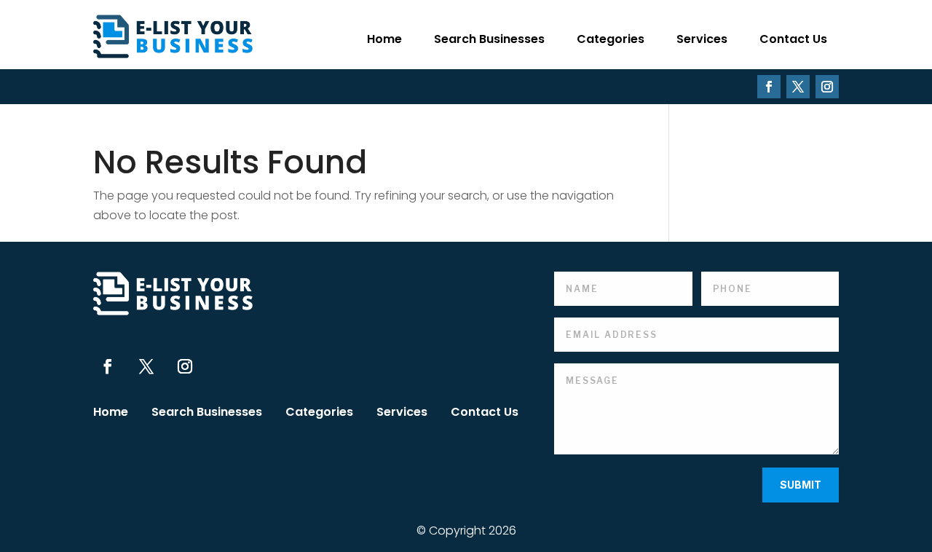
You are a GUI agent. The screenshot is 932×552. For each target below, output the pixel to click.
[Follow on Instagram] (827, 86)
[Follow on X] (798, 86)
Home (384, 39)
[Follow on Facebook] (769, 86)
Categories (610, 39)
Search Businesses (489, 39)
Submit (800, 484)
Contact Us (793, 39)
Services (701, 39)
